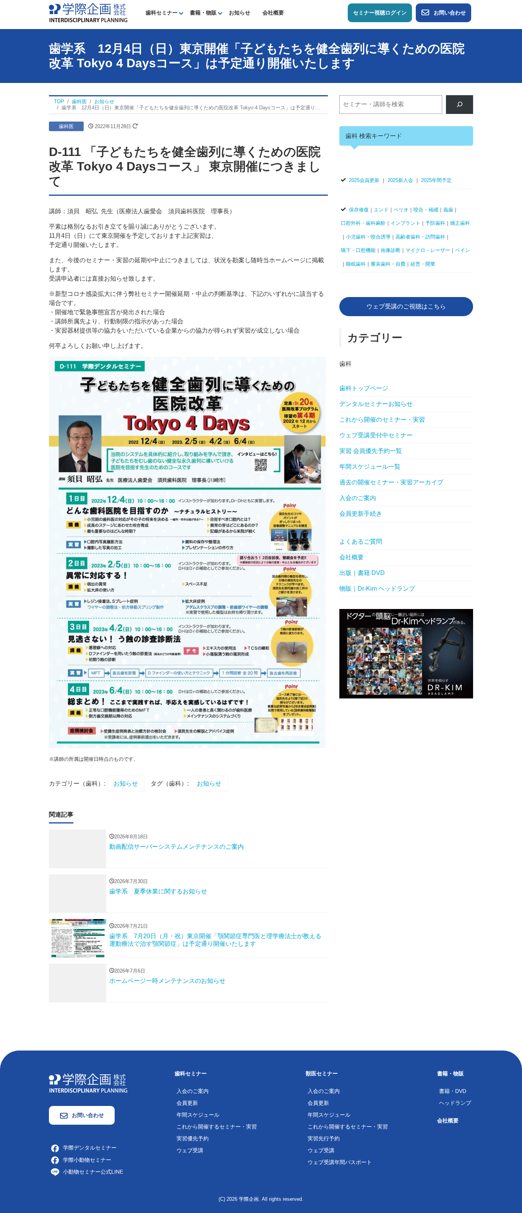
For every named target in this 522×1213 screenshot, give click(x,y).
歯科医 (66, 126)
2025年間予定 (436, 180)
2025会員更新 (364, 180)
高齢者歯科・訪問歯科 (420, 237)
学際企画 (249, 1199)
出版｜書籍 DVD (362, 573)
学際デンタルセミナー (90, 1148)
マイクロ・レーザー (427, 250)
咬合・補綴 (425, 210)
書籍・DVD (452, 1091)
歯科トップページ (363, 388)
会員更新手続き (360, 513)
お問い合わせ (450, 13)
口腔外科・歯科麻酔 (363, 223)
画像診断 (390, 250)
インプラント (405, 223)
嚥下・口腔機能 (358, 250)
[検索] (459, 104)
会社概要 (273, 13)
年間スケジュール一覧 (369, 466)
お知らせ (239, 13)
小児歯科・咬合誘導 (368, 237)
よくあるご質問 (360, 541)
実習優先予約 (193, 1138)
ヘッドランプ (455, 1103)
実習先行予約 (324, 1138)
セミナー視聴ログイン (380, 13)
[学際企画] (88, 12)
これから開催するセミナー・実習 (217, 1127)
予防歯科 (435, 223)
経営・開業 (422, 264)
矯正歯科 (460, 223)
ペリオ (401, 210)
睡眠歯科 (356, 264)
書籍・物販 (203, 13)
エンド (381, 210)
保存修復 (359, 210)
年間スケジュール (198, 1115)
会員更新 (187, 1103)
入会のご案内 (357, 498)
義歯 (448, 210)
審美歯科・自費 (388, 264)
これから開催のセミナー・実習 (382, 419)
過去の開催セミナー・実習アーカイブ (391, 482)
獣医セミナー (322, 1073)
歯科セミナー (162, 13)
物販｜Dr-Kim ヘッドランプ (377, 588)
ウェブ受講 (190, 1150)
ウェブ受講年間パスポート (340, 1162)
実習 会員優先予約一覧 (370, 451)
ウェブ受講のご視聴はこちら (406, 306)
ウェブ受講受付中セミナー (376, 435)
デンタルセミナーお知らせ (376, 404)
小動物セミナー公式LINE (93, 1172)
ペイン (462, 250)
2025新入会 (400, 180)
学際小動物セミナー (87, 1160)
